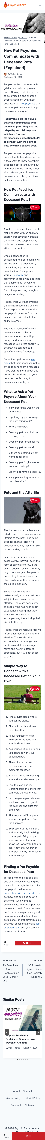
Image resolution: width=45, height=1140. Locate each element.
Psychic (23, 37)
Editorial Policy (32, 1098)
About (16, 1091)
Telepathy (17, 275)
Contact (27, 1091)
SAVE (36, 207)
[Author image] (5, 74)
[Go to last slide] (7, 1032)
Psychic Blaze (10, 37)
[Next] (38, 1032)
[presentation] (22, 1018)
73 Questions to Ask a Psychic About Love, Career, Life (11, 970)
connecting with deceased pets (21, 893)
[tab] (17, 1059)
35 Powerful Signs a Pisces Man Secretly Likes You (34, 968)
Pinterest (29, 1105)
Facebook (16, 1105)
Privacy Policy (13, 1098)
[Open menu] (40, 5)
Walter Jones (16, 74)
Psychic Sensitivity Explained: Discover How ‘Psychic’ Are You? (20, 1039)
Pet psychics (28, 103)
